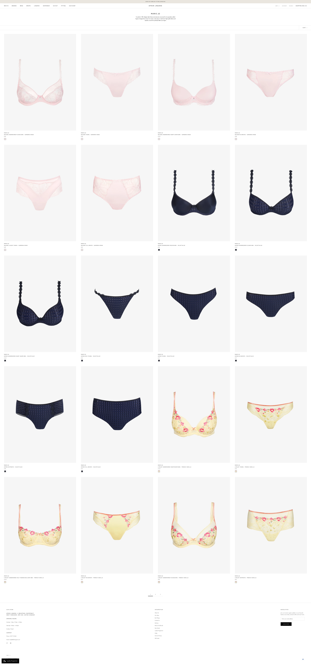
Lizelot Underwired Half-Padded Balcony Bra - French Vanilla (24, 577)
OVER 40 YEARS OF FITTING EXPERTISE (155, 1)
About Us (157, 613)
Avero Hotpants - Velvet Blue (13, 467)
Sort (304, 27)
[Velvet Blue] (159, 249)
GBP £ (276, 5)
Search (291, 5)
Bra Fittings (157, 618)
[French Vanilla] (159, 471)
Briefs (28, 5)
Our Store (157, 615)
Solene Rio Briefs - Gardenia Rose (245, 134)
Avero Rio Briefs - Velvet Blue (244, 356)
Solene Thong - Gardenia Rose (90, 134)
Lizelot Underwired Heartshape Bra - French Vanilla (174, 467)
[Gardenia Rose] (5, 139)
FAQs (156, 633)
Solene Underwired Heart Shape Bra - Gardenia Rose (174, 134)
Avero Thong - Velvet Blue (166, 356)
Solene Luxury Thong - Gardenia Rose (16, 245)
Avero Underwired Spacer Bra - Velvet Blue (171, 245)
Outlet (55, 5)
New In (6, 5)
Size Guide (157, 628)
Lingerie (37, 5)
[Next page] (160, 594)
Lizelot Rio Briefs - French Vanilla (92, 577)
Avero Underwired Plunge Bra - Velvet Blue (248, 245)
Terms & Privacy (158, 636)
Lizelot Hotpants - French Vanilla (245, 577)
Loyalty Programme (159, 630)
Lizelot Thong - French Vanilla (244, 467)
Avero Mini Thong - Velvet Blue (90, 356)
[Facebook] (7, 643)
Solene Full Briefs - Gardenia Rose (92, 245)
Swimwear (46, 5)
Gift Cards (157, 638)
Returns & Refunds (159, 625)
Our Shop (72, 5)
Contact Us (157, 620)
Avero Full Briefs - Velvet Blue (91, 467)
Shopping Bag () (301, 5)
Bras (21, 5)
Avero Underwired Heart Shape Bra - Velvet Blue (19, 356)
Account (284, 5)
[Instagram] (10, 643)
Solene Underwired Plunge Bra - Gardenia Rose (19, 134)
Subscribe (286, 624)
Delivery (156, 623)
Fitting (63, 5)
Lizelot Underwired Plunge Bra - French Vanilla (173, 577)
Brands (14, 5)
